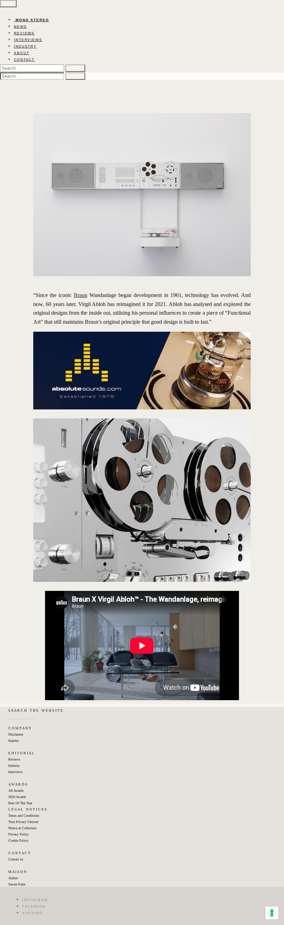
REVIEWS (24, 33)
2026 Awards (17, 797)
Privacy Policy (18, 834)
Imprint (13, 740)
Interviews (15, 772)
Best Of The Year (20, 803)
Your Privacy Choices (23, 822)
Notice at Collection (22, 828)
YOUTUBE (32, 913)
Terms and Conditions (23, 815)
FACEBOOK (34, 906)
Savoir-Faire (16, 884)
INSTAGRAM (35, 900)
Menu (8, 3)
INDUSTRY (25, 46)
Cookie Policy (18, 840)
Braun (80, 295)
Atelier (13, 878)
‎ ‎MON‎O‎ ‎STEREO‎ (31, 20)
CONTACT (24, 59)
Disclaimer (15, 734)
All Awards (16, 790)
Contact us (15, 859)
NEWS (20, 26)
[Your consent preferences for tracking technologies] (271, 912)
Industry (14, 765)
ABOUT (21, 53)
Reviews (14, 759)
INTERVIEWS (28, 40)
